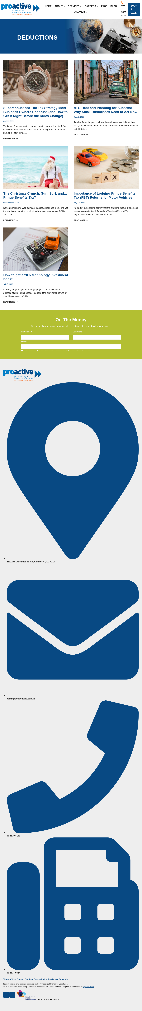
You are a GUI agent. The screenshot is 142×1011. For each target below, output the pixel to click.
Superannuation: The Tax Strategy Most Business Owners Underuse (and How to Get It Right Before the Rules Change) (35, 112)
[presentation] (35, 82)
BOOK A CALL (133, 9)
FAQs (104, 6)
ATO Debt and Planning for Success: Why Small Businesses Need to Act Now (105, 110)
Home (48, 6)
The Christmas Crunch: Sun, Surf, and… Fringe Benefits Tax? (35, 195)
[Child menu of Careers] (91, 6)
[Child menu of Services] (74, 6)
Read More (10, 139)
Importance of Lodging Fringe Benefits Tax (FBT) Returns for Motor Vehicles (104, 195)
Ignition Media (88, 987)
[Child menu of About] (59, 6)
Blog (113, 6)
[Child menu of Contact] (81, 12)
